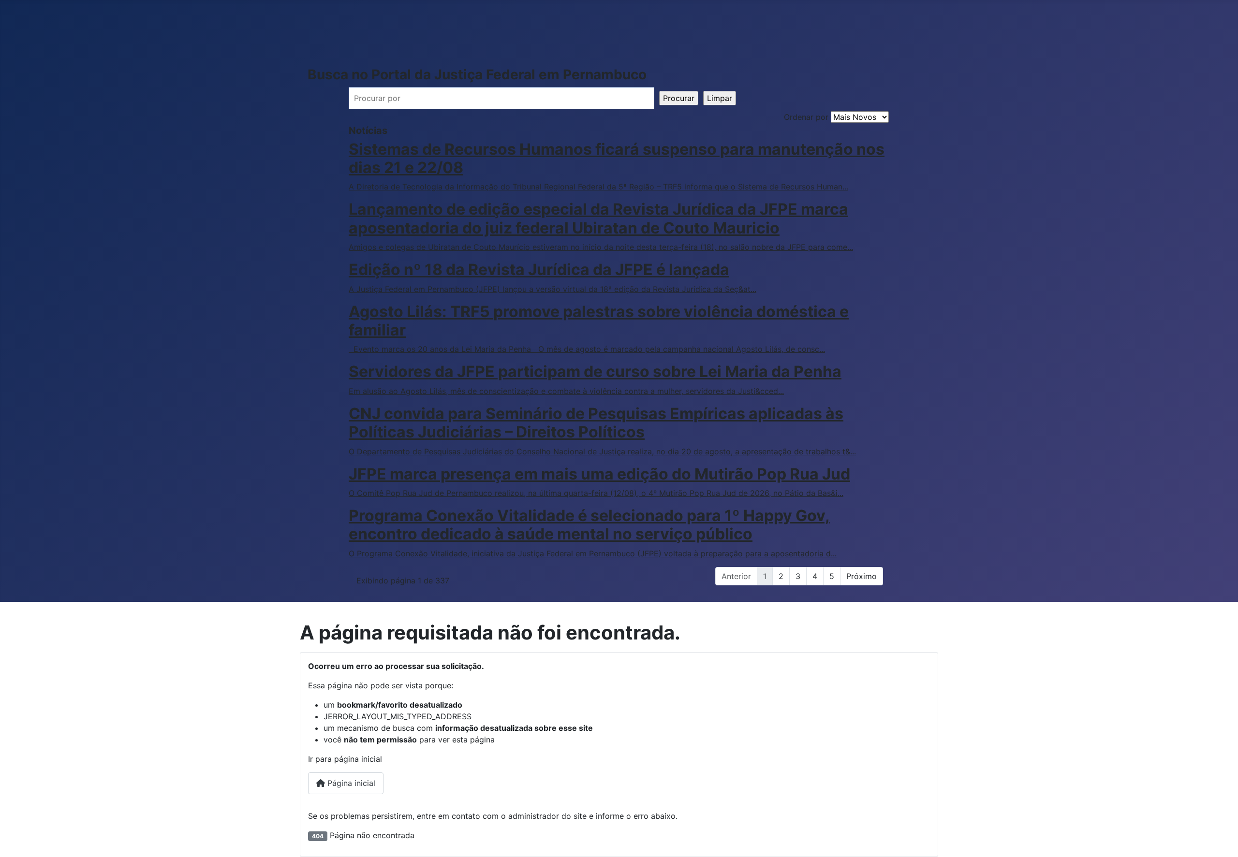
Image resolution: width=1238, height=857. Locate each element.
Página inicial (350, 783)
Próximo (861, 576)
